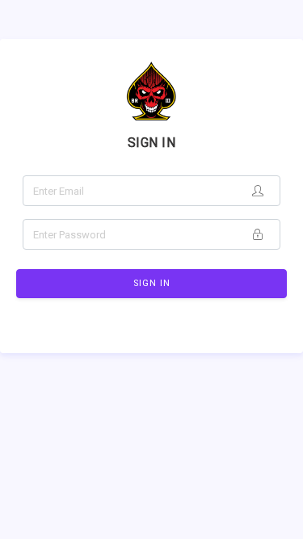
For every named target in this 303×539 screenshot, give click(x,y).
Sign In (151, 283)
